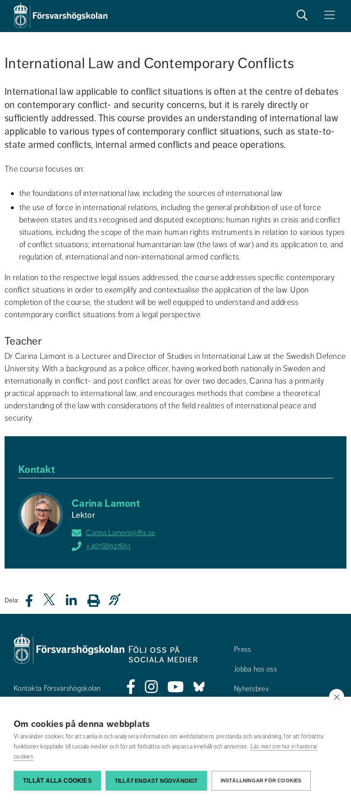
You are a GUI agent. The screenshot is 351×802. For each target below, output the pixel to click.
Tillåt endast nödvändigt (156, 781)
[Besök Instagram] (151, 687)
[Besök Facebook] (131, 687)
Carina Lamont (106, 503)
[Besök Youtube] (175, 687)
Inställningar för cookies (261, 780)
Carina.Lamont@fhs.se (120, 532)
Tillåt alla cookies (57, 780)
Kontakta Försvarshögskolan (57, 688)
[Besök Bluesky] (199, 687)
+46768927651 (108, 546)
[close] (336, 696)
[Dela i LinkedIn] (77, 603)
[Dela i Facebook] (34, 603)
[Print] (98, 600)
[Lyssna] (117, 600)
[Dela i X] (49, 603)
